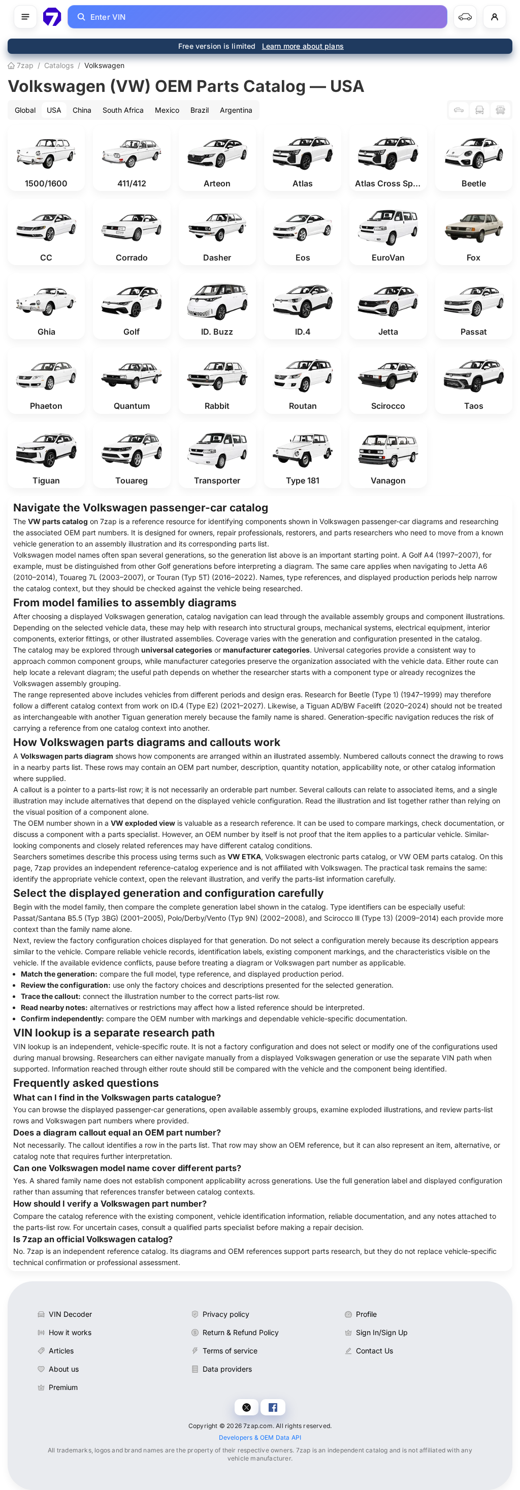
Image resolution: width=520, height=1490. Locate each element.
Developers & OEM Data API (260, 1437)
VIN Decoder (70, 1314)
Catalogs (59, 65)
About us (64, 1369)
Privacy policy (226, 1314)
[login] (494, 16)
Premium (63, 1387)
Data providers (227, 1369)
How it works (70, 1332)
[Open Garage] (465, 16)
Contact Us (374, 1350)
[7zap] (52, 17)
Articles (61, 1350)
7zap (24, 65)
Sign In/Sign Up (382, 1332)
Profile (366, 1314)
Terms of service (230, 1350)
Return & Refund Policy (241, 1332)
